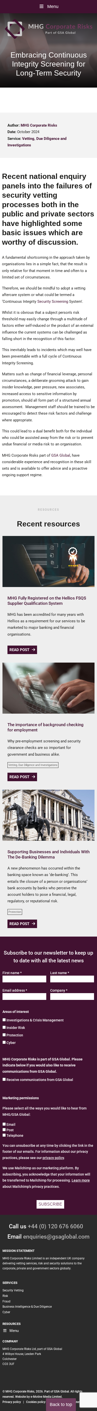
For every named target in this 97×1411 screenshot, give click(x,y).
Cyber (11, 1043)
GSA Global (60, 455)
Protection (14, 912)
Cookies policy (36, 1402)
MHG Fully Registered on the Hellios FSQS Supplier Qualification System (46, 601)
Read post (19, 650)
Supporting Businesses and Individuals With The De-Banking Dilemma (48, 854)
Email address (14, 990)
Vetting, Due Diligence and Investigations (32, 765)
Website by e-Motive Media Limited (38, 1396)
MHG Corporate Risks (39, 125)
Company (58, 990)
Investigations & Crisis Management (35, 1020)
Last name (59, 973)
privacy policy (53, 1158)
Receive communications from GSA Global (39, 1080)
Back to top (61, 1404)
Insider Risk (15, 1028)
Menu (52, 6)
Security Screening (52, 301)
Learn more (81, 1180)
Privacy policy (11, 1402)
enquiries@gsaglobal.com (56, 1236)
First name (12, 973)
